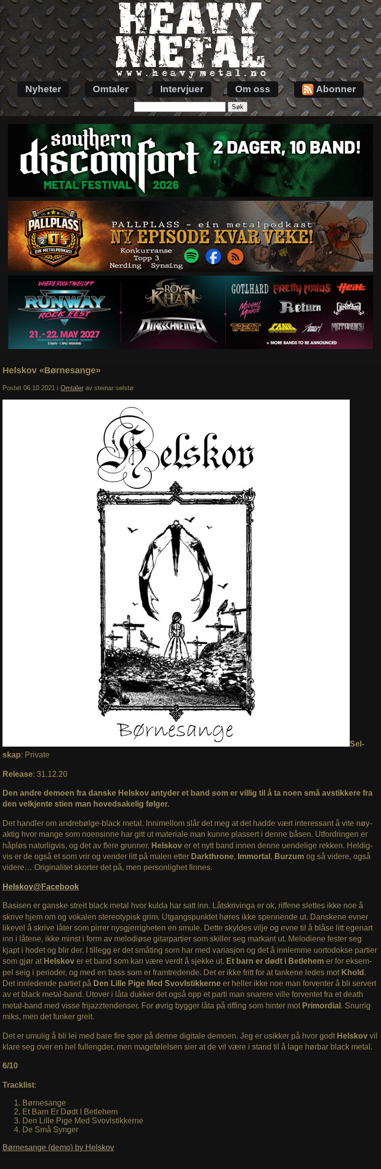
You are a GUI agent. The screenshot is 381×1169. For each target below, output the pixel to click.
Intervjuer (181, 89)
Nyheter (43, 89)
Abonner (336, 89)
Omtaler (110, 89)
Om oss (252, 89)
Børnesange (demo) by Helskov (58, 1147)
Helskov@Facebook (40, 886)
